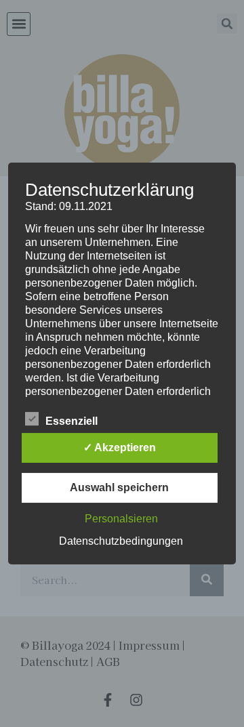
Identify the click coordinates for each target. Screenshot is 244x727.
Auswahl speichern (119, 487)
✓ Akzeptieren (119, 447)
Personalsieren (121, 518)
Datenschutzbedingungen (121, 541)
